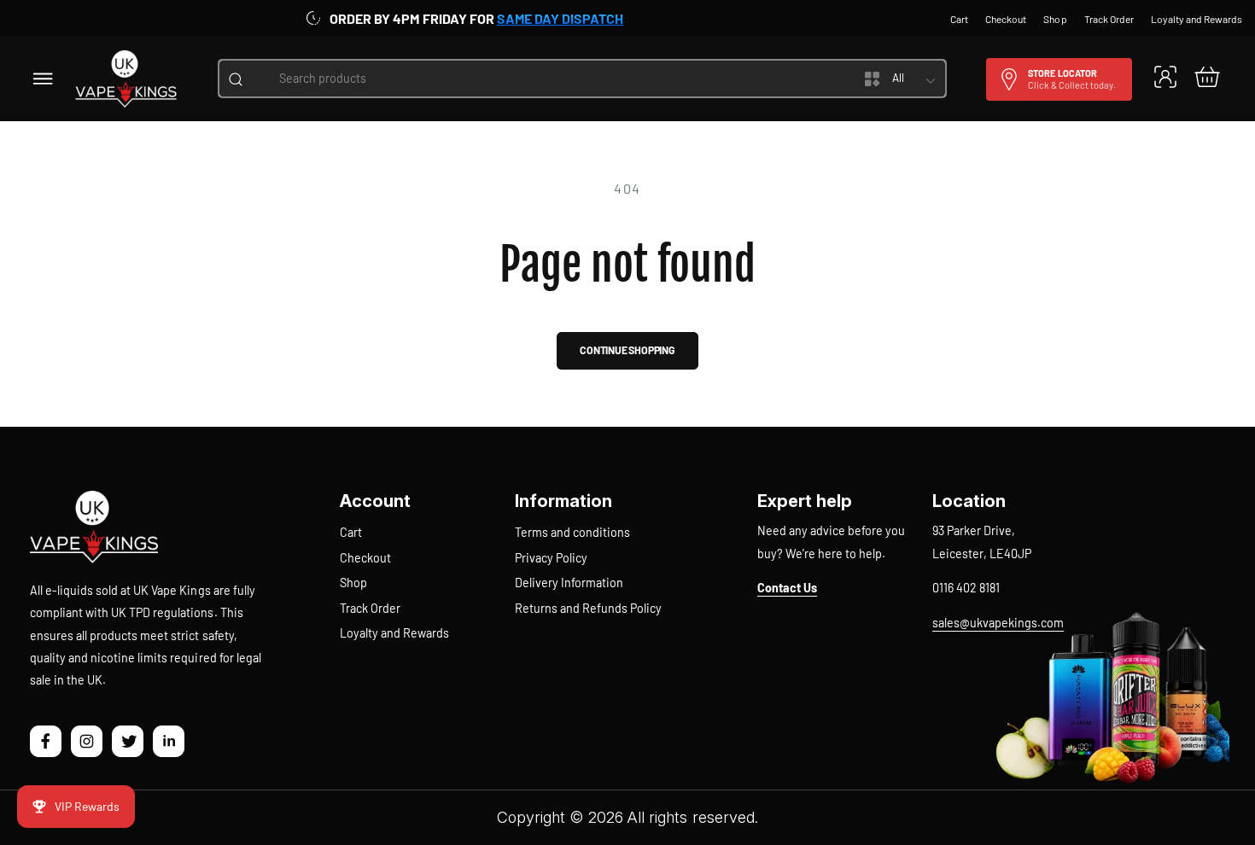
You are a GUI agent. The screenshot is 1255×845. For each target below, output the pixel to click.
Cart (351, 532)
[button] (43, 78)
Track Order (370, 608)
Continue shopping (627, 350)
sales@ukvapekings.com (998, 622)
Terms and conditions (572, 532)
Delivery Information (569, 582)
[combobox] (540, 78)
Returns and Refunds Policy (588, 608)
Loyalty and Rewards (394, 633)
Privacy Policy (551, 558)
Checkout (365, 558)
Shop (353, 582)
